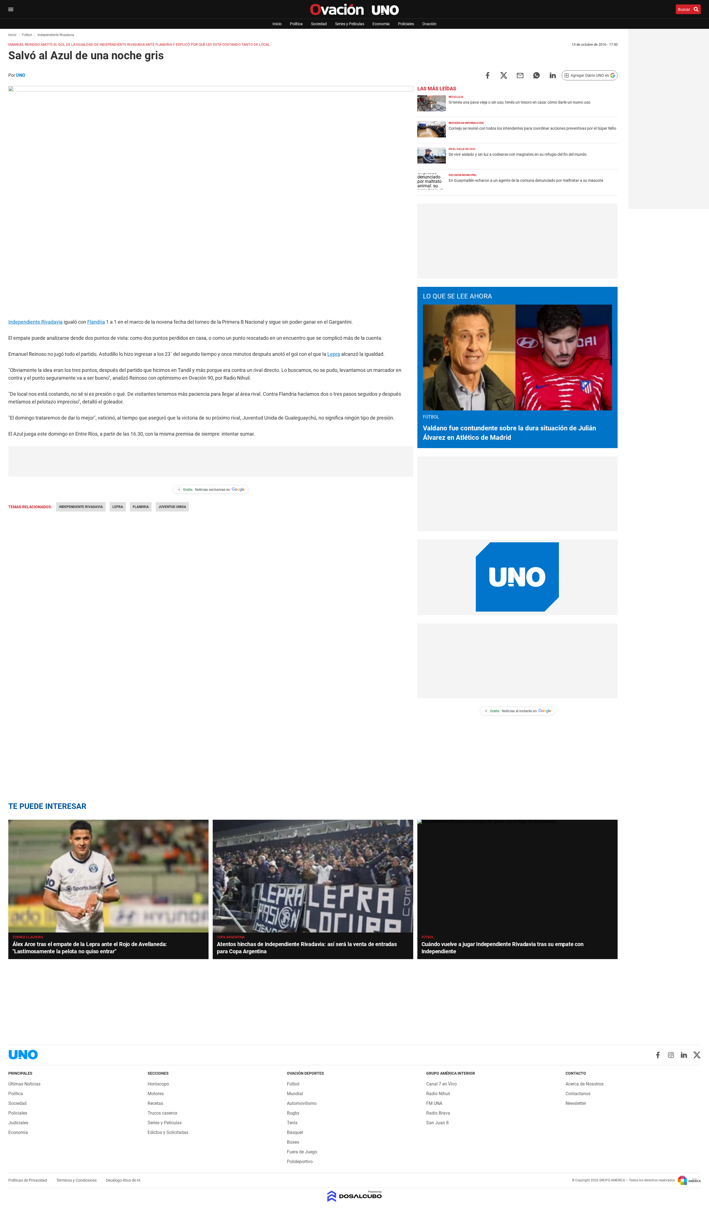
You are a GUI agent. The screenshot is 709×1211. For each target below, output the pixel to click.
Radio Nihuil (438, 1093)
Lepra (333, 354)
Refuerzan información (466, 122)
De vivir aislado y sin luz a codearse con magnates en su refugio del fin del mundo (518, 154)
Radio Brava (438, 1113)
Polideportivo (300, 1161)
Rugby (293, 1113)
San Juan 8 (437, 1122)
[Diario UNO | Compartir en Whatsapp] (536, 75)
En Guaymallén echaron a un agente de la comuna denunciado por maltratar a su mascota (526, 180)
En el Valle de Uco (462, 148)
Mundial (295, 1093)
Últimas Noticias (24, 1084)
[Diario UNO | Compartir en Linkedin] (552, 75)
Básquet (295, 1132)
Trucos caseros (162, 1113)
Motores (156, 1093)
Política (296, 24)
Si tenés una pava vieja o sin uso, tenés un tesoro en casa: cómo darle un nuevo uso (519, 102)
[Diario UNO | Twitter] (697, 1055)
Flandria (96, 322)
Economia (381, 24)
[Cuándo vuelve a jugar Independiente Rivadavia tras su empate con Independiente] (517, 876)
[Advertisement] (211, 461)
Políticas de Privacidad (28, 1180)
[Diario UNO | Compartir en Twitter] (503, 75)
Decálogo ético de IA (123, 1180)
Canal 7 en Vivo (441, 1084)
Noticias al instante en (511, 711)
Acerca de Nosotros (584, 1084)
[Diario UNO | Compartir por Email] (520, 75)
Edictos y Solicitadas (168, 1132)
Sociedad (319, 24)
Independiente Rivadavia (35, 322)
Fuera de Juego (302, 1151)
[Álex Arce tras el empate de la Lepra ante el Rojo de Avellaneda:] (108, 876)
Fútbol (428, 937)
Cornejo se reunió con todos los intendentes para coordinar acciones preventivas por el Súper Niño (532, 128)
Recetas (155, 1103)
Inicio (277, 24)
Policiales (406, 24)
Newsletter (576, 1103)
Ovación (429, 24)
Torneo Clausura (27, 937)
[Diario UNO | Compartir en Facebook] (487, 75)
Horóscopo (158, 1084)
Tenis (292, 1122)
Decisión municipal (463, 175)
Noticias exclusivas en (204, 489)
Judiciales (18, 1122)
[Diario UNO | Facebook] (658, 1055)
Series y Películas (349, 24)
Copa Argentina (231, 937)
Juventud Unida (172, 507)
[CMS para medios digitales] (354, 1197)
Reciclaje (456, 96)
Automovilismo (302, 1103)
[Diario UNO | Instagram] (671, 1055)
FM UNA (434, 1103)
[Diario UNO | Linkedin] (684, 1055)
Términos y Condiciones (76, 1180)
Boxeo (293, 1142)
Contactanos (578, 1093)
